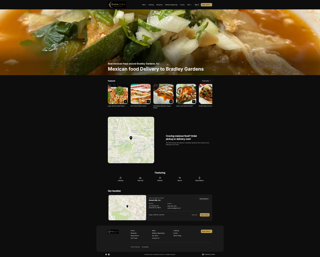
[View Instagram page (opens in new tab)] (109, 254)
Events (182, 5)
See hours (194, 214)
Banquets (159, 5)
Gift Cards (134, 238)
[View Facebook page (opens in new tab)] (106, 254)
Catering (151, 5)
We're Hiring (177, 235)
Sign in (197, 5)
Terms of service (135, 247)
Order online (205, 215)
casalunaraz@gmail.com (174, 208)
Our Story (155, 235)
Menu (144, 5)
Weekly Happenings (171, 5)
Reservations (135, 235)
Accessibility (145, 247)
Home (133, 230)
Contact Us (155, 238)
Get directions (204, 199)
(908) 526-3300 (172, 206)
